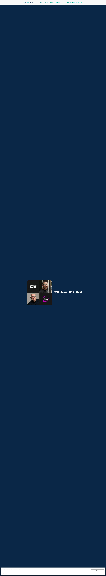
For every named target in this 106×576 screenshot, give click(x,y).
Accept (97, 570)
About (41, 2)
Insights (58, 2)
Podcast (46, 2)
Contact (52, 2)
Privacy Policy (4, 573)
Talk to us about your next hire (74, 2)
